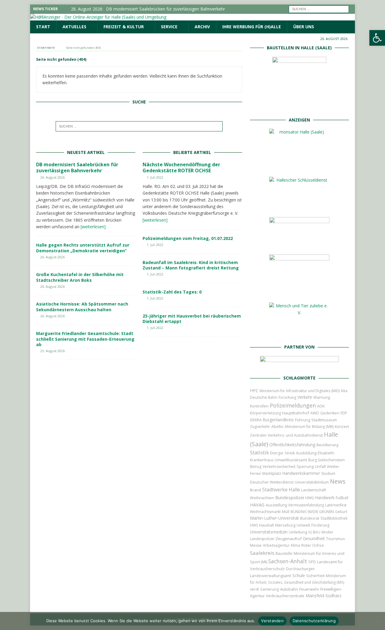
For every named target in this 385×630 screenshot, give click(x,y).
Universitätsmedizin (269, 532)
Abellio (277, 426)
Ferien (255, 473)
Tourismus (335, 538)
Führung (302, 420)
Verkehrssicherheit (279, 466)
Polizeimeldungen (293, 405)
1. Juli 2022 (155, 177)
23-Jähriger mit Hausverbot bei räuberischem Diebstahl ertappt (192, 318)
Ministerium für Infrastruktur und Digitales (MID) (300, 390)
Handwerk (324, 497)
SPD (312, 561)
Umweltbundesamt (291, 460)
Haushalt (266, 525)
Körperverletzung (265, 413)
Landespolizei (262, 538)
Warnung (321, 397)
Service (169, 26)
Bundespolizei (289, 497)
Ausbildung (306, 453)
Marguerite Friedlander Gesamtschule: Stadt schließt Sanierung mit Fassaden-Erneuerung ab (85, 338)
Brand (255, 490)
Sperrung (305, 466)
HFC (254, 390)
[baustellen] (299, 105)
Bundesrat (309, 518)
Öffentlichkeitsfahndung (292, 444)
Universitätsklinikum (312, 482)
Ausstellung (276, 505)
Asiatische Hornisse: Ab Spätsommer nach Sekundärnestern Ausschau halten (82, 306)
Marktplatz (271, 473)
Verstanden (272, 620)
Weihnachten (262, 497)
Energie (276, 453)
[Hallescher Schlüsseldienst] (299, 206)
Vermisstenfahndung (306, 505)
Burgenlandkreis (278, 420)
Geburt (341, 511)
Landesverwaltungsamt (270, 575)
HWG (309, 497)
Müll (285, 511)
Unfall (320, 466)
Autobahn (289, 589)
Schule (298, 575)
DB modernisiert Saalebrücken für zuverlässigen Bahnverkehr (77, 167)
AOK (321, 406)
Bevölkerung (327, 444)
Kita (344, 390)
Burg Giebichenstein (326, 460)
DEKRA (256, 420)
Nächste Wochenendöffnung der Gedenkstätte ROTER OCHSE (181, 167)
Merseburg (285, 525)
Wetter (333, 466)
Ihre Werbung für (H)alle (251, 26)
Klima (295, 545)
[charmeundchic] (299, 243)
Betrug (255, 466)
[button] (377, 38)
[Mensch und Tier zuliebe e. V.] (299, 333)
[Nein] (377, 621)
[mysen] (299, 291)
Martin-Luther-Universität (274, 518)
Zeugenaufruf (289, 538)
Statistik (259, 452)
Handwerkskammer (301, 473)
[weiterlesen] (93, 226)
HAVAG (257, 505)
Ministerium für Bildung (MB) (309, 426)
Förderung (320, 525)
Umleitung (298, 532)
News (338, 481)
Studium (328, 473)
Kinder (327, 532)
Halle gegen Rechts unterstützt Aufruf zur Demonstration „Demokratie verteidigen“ (82, 247)
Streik (290, 453)
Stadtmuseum (324, 420)
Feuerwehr (309, 589)
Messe (256, 545)
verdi (254, 589)
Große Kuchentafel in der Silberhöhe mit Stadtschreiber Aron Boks (80, 277)
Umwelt (303, 525)
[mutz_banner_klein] (299, 364)
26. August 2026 (52, 177)
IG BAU (314, 532)
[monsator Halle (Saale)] (299, 166)
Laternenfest (335, 505)
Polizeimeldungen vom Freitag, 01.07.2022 (188, 238)
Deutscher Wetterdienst (272, 482)
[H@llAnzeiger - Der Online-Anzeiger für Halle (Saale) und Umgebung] (98, 17)
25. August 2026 (52, 351)
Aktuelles (74, 26)
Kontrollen (259, 406)
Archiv (202, 26)
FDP (343, 413)
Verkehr (304, 397)
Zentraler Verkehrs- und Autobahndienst (286, 435)
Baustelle (284, 553)
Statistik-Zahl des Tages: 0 (172, 292)
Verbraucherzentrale (285, 595)
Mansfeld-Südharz (323, 595)
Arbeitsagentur (276, 545)
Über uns (303, 26)
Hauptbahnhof (295, 413)
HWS (254, 525)
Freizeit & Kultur (123, 26)
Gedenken (329, 413)
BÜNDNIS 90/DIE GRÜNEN (312, 511)
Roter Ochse (312, 545)
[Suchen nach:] (319, 8)
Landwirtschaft (313, 490)
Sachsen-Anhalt (287, 561)
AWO (314, 413)
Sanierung (269, 589)
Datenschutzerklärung (314, 620)
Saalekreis (262, 552)
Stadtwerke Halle (281, 490)
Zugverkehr (260, 426)
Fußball (342, 497)
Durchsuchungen (300, 568)
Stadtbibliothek (333, 518)
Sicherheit (315, 575)
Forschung (287, 397)
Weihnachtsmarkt (265, 511)
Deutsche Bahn (263, 397)
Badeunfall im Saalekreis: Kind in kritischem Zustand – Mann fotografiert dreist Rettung (191, 265)
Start (43, 26)
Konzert (342, 426)
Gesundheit (314, 538)
